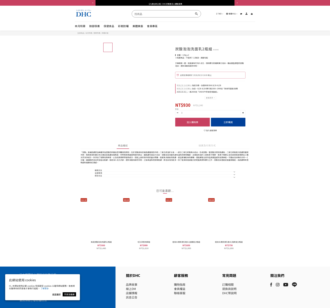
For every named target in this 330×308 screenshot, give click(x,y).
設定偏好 (56, 294)
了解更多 (44, 288)
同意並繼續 (69, 294)
